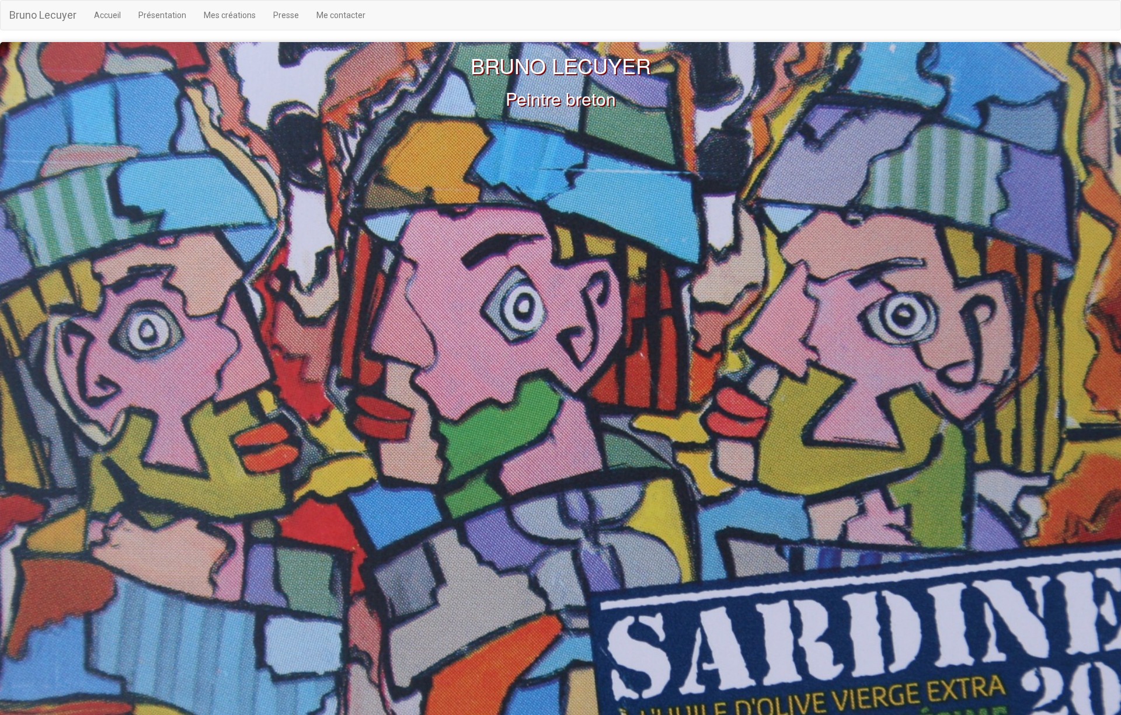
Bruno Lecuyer (42, 15)
